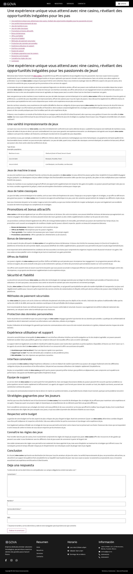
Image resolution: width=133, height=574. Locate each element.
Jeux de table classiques (19, 28)
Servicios (70, 3)
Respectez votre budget (19, 56)
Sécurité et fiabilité (18, 38)
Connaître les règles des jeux (21, 58)
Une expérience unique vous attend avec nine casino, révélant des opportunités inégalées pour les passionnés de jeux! (51, 21)
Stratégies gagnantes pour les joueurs (24, 53)
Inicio (49, 3)
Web (8, 517)
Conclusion (15, 61)
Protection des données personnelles (24, 43)
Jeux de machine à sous (19, 26)
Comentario (11, 474)
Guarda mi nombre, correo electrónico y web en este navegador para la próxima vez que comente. (42, 526)
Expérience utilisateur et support (22, 46)
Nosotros (59, 3)
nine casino (37, 76)
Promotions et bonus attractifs (22, 31)
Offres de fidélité (17, 36)
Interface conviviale (18, 48)
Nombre (10, 501)
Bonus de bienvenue (18, 33)
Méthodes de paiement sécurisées (23, 41)
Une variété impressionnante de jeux (24, 23)
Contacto (81, 3)
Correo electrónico (14, 509)
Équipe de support (17, 51)
